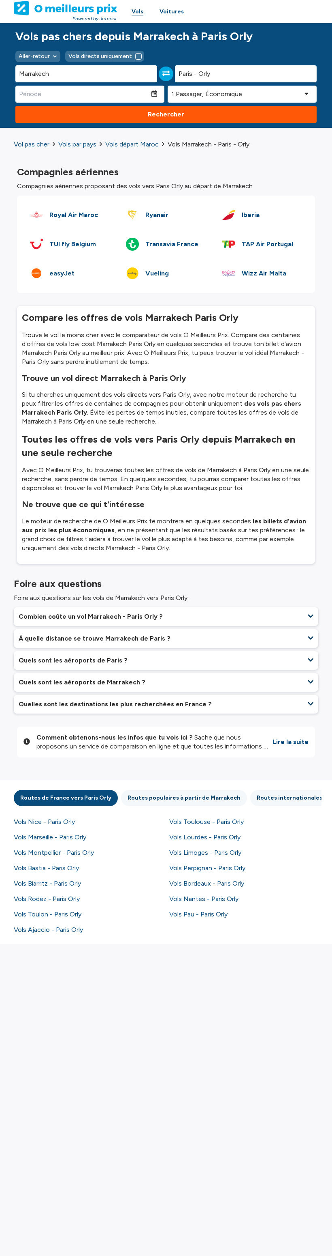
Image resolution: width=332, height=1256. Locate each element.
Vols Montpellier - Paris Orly (54, 852)
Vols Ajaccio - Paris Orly (48, 929)
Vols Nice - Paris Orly (44, 822)
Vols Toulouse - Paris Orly (206, 822)
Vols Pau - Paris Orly (198, 914)
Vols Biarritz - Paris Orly (47, 883)
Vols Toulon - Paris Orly (47, 914)
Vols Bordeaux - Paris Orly (206, 883)
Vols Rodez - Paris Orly (47, 899)
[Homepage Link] (65, 8)
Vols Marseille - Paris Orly (50, 837)
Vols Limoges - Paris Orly (205, 852)
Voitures (172, 11)
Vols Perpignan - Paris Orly (207, 868)
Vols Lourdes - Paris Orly (204, 837)
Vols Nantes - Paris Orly (203, 899)
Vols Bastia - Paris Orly (46, 868)
